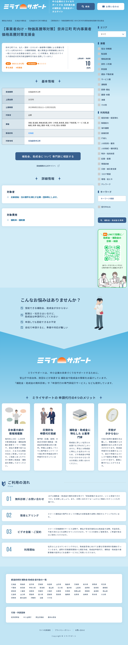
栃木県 (85, 584)
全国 (41, 598)
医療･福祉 (105, 89)
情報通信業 (106, 59)
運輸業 (104, 84)
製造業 (104, 53)
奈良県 (67, 591)
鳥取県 (87, 591)
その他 (104, 105)
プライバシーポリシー (63, 630)
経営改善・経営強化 (109, 117)
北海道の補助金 (20, 20)
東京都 (22, 587)
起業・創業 (106, 158)
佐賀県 (76, 594)
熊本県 (94, 594)
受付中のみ (106, 207)
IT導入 (104, 138)
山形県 (58, 584)
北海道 (31, 133)
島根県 (96, 591)
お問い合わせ (80, 630)
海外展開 (105, 128)
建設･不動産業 (107, 74)
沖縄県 (33, 598)
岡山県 (105, 591)
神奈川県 (32, 587)
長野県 (87, 587)
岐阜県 (96, 587)
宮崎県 (13, 598)
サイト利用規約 (45, 630)
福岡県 (67, 594)
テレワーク (106, 184)
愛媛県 (49, 594)
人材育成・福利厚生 (109, 148)
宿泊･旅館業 (106, 48)
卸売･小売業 (106, 64)
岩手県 (31, 584)
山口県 (22, 594)
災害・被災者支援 (108, 169)
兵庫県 (58, 591)
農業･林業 (105, 94)
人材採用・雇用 (107, 143)
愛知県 (13, 591)
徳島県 (31, 594)
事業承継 (105, 163)
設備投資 (105, 133)
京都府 (40, 591)
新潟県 (42, 587)
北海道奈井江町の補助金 (38, 20)
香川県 (40, 594)
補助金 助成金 (7, 20)
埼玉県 (103, 584)
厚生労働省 (40, 617)
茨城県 (76, 584)
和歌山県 (77, 591)
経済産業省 (15, 617)
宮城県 (40, 584)
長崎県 (85, 594)
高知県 (58, 594)
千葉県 (13, 587)
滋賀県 (31, 591)
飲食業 (104, 69)
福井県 (69, 587)
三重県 (22, 591)
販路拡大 (105, 123)
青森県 (22, 584)
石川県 (60, 587)
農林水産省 (52, 617)
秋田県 (49, 584)
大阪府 (49, 591)
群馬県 (94, 584)
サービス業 (106, 79)
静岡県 (105, 587)
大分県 (103, 594)
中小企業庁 (27, 617)
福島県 (67, 584)
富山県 (51, 587)
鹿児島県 (23, 598)
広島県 (13, 594)
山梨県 (78, 587)
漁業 (103, 99)
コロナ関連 (106, 174)
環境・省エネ (106, 179)
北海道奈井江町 (34, 141)
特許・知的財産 (107, 153)
